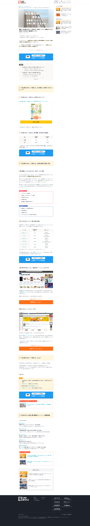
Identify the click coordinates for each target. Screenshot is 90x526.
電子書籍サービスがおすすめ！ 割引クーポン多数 (32, 74)
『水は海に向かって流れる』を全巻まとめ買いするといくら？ (33, 67)
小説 (59, 2)
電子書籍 (25, 6)
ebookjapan (24, 241)
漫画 (54, 2)
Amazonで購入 (36, 121)
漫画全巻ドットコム (35, 385)
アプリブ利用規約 (63, 514)
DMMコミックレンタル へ (36, 348)
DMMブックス (25, 383)
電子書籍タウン (20, 6)
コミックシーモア (24, 244)
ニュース (64, 1)
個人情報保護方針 (69, 514)
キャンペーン (69, 1)
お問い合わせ (43, 497)
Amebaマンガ (24, 238)
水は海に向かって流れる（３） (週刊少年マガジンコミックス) (33, 101)
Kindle (24, 235)
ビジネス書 (63, 2)
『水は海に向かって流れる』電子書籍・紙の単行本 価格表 (34, 70)
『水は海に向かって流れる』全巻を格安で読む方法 (31, 72)
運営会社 (35, 497)
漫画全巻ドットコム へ (36, 302)
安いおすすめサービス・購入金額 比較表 (31, 75)
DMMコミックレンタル (26, 387)
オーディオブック (68, 2)
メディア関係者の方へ (37, 500)
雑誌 (57, 2)
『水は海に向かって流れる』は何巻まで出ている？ (32, 68)
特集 (61, 1)
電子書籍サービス (57, 1)
